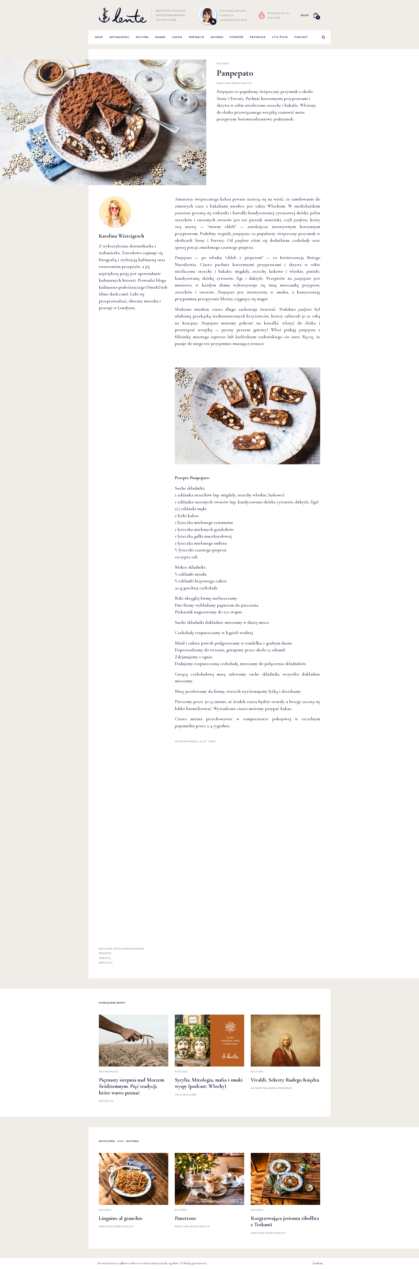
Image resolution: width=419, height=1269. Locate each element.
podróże (237, 37)
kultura (142, 37)
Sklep (99, 37)
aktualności (119, 37)
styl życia (280, 37)
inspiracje (196, 37)
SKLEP (305, 15)
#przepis (105, 953)
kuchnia (217, 37)
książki (160, 37)
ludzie (177, 37)
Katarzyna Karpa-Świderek (271, 1088)
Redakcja (106, 1100)
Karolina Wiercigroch (234, 83)
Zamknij (317, 1263)
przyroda (258, 37)
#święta (105, 958)
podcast (301, 37)
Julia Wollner (186, 1094)
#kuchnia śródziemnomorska (121, 948)
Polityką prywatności (193, 1263)
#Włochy (106, 962)
